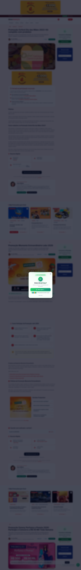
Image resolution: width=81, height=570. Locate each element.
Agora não (40, 295)
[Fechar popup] (50, 274)
